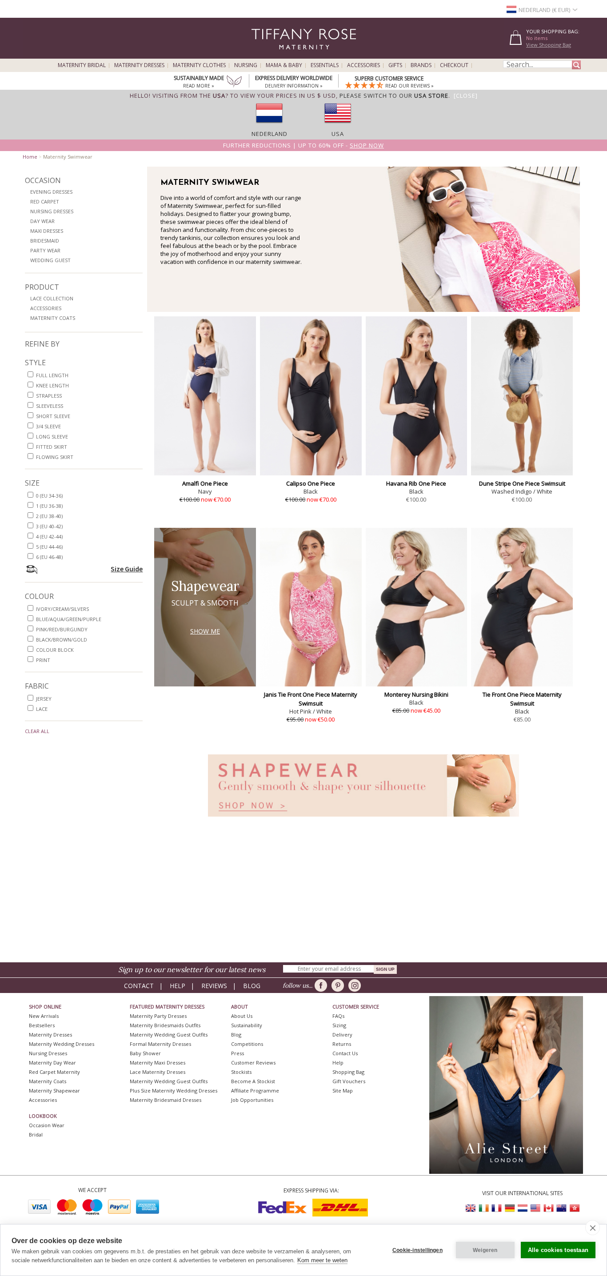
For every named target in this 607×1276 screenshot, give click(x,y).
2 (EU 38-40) (49, 516)
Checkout (454, 65)
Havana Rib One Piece (416, 483)
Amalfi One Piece (205, 483)
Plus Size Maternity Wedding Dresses (173, 1090)
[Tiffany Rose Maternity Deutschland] (509, 1208)
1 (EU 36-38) (49, 505)
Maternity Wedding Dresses (61, 1044)
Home (30, 156)
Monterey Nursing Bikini (416, 694)
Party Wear (45, 250)
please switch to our (393, 96)
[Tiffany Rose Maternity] (263, 55)
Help (177, 985)
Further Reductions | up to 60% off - (303, 145)
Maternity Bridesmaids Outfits (165, 1025)
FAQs (338, 1016)
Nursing (245, 65)
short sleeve (53, 416)
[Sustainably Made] (234, 82)
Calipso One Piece (310, 483)
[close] (592, 1227)
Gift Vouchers (348, 1081)
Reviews (214, 985)
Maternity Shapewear (54, 1090)
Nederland (270, 134)
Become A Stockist (253, 1081)
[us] (337, 126)
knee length (52, 385)
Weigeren (485, 1250)
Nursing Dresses (51, 211)
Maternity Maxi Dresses (157, 1062)
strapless (49, 395)
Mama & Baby (284, 65)
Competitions (247, 1044)
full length (52, 375)
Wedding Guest (50, 260)
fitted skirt (51, 446)
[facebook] (322, 985)
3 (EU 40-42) (49, 526)
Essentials (325, 65)
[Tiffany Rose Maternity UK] (471, 1208)
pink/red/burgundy (62, 629)
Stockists (241, 1072)
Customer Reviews (253, 1062)
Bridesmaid (44, 240)
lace (42, 709)
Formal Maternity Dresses (160, 1044)
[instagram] (356, 985)
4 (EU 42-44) (49, 536)
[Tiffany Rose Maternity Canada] (548, 1208)
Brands (421, 65)
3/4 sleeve (48, 426)
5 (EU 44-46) (49, 546)
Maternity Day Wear (52, 1062)
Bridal (36, 1134)
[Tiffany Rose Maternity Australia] (561, 1208)
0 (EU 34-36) (49, 495)
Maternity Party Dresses (158, 1016)
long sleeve (52, 436)
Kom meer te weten (322, 1260)
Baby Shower (145, 1053)
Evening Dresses (51, 191)
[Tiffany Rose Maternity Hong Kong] (574, 1208)
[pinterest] (339, 985)
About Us (241, 1016)
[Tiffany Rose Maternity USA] (535, 1208)
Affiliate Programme (255, 1090)
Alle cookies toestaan (558, 1250)
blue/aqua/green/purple (68, 619)
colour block (55, 649)
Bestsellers (42, 1025)
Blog (251, 985)
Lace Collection (51, 298)
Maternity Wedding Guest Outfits (169, 1034)
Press (237, 1053)
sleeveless (49, 406)
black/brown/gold (61, 639)
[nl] (269, 126)
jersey (44, 698)
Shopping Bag (348, 1072)
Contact (139, 985)
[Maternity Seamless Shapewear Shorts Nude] (363, 819)
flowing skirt (54, 457)
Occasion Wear (46, 1125)
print (43, 660)
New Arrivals (44, 1016)
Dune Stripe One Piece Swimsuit (522, 483)
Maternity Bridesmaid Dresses (165, 1100)
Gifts (395, 65)
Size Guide (127, 568)
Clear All (37, 731)
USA (337, 134)
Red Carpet (44, 201)
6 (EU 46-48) (49, 557)
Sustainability (246, 1025)
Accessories (363, 65)
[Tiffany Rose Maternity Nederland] (522, 1208)
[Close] (466, 96)
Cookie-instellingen (417, 1250)
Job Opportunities (252, 1100)
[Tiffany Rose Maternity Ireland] (484, 1208)
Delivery (342, 1034)
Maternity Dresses (139, 65)
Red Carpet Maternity (54, 1072)
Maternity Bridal (82, 65)
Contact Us (345, 1053)
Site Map (342, 1090)
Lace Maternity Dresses (157, 1072)
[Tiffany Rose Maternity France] (497, 1208)
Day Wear (42, 221)
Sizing (339, 1025)
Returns (341, 1044)
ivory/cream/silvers (62, 609)
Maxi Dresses (46, 230)
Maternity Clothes (199, 65)
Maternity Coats (52, 318)
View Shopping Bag (548, 44)
